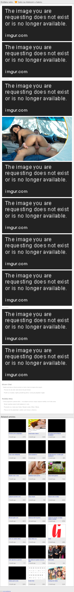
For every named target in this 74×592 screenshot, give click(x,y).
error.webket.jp (7, 591)
